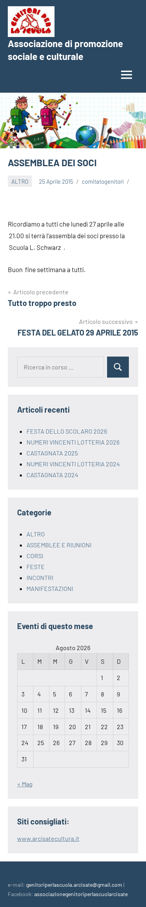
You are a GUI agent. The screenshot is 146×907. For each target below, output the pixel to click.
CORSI (34, 555)
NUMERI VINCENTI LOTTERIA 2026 (73, 442)
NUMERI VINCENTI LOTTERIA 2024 (73, 464)
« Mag (25, 783)
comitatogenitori (103, 181)
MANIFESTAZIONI (49, 588)
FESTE (35, 566)
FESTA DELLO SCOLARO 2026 (66, 431)
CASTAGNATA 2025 (52, 453)
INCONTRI (39, 577)
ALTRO (19, 181)
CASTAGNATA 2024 (52, 474)
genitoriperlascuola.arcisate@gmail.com (74, 884)
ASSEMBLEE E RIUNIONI (58, 544)
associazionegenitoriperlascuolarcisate (81, 894)
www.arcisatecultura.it (48, 838)
